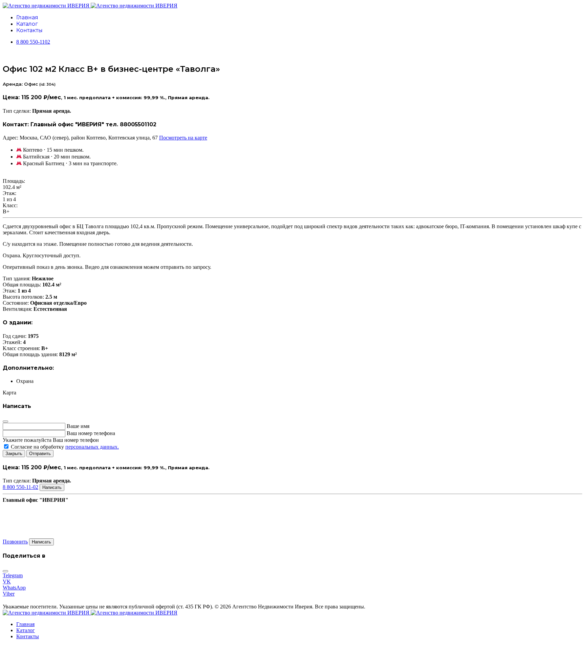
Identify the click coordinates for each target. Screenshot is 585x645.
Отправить (40, 453)
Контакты (29, 30)
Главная (27, 17)
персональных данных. (92, 447)
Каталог (27, 24)
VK (7, 581)
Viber (9, 594)
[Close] (5, 422)
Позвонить (15, 541)
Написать (52, 487)
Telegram (13, 575)
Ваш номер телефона (91, 433)
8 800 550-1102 (33, 42)
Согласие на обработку (64, 447)
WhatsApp (14, 587)
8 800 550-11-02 (20, 487)
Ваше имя (78, 426)
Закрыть (13, 453)
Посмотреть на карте (183, 138)
